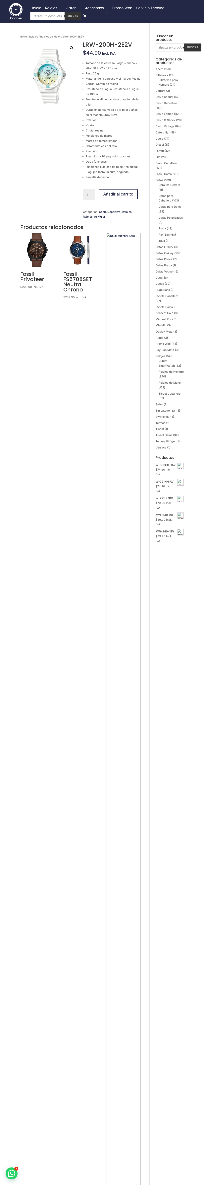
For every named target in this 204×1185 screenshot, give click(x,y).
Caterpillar (163, 132)
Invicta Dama (164, 307)
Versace (161, 447)
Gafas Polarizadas (171, 217)
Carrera (160, 90)
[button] (71, 48)
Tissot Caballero (169, 393)
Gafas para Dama (170, 206)
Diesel (160, 144)
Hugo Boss (163, 289)
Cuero (159, 138)
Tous (162, 240)
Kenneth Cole (164, 313)
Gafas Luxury (164, 247)
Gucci (159, 277)
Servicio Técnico (150, 8)
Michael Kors (164, 319)
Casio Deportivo (109, 211)
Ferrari (160, 150)
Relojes (51, 8)
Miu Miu (161, 325)
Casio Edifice (164, 114)
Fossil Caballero (166, 163)
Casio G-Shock (165, 120)
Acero (159, 69)
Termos (160, 423)
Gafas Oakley (165, 253)
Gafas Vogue (164, 271)
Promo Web (122, 8)
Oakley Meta (164, 331)
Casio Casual (164, 97)
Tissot (160, 429)
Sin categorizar (166, 410)
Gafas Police (164, 259)
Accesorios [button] (94, 8)
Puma (162, 228)
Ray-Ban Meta (165, 350)
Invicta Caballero (167, 296)
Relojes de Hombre (171, 371)
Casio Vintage (165, 126)
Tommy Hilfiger (166, 441)
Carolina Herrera (169, 185)
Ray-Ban (164, 234)
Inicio (36, 8)
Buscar (73, 16)
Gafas (71, 8)
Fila (158, 157)
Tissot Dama (164, 435)
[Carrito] (84, 16)
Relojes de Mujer (50, 36)
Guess (160, 283)
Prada (159, 337)
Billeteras (162, 75)
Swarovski (163, 416)
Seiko (159, 404)
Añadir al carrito (118, 194)
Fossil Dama (164, 174)
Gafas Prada (164, 265)
